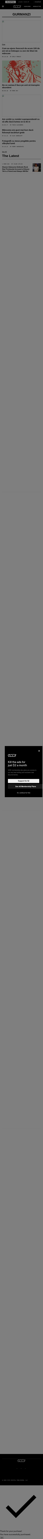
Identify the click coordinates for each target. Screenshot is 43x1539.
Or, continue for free (23, 793)
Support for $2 (23, 781)
